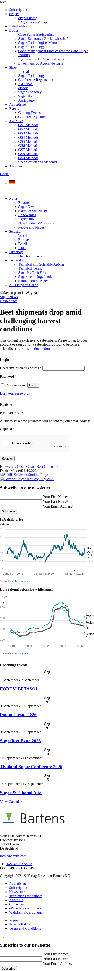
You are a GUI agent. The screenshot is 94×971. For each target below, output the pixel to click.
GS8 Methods (28, 154)
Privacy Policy (19, 924)
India (22, 248)
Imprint (14, 920)
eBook (23, 88)
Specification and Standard (37, 162)
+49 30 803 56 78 (19, 864)
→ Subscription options (34, 348)
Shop (13, 67)
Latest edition (19, 26)
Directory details (30, 256)
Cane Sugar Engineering (36, 34)
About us (15, 166)
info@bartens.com (13, 856)
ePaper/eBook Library (25, 908)
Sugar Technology (31, 47)
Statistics (15, 231)
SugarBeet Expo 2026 (20, 740)
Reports (23, 202)
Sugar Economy (30, 92)
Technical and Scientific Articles (41, 264)
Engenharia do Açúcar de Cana (40, 63)
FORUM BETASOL (19, 688)
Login (4, 174)
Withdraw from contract (26, 912)
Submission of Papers (33, 281)
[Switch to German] (12, 183)
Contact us (16, 904)
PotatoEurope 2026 (18, 714)
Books (13, 30)
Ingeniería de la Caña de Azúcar (41, 59)
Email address (11, 413)
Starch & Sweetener (32, 211)
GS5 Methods (28, 141)
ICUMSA (25, 84)
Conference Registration (35, 80)
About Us (16, 900)
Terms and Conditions (25, 928)
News (13, 198)
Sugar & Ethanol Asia (21, 792)
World (22, 235)
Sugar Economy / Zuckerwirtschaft (43, 38)
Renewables (27, 215)
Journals (24, 71)
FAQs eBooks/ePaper (34, 22)
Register (7, 458)
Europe (23, 240)
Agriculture (26, 100)
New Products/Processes (36, 223)
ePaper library (28, 18)
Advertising (17, 104)
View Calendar (11, 802)
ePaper (14, 14)
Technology (17, 260)
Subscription (18, 10)
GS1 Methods (28, 125)
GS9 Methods (28, 158)
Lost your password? (15, 393)
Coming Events (29, 113)
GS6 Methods (28, 146)
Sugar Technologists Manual (38, 43)
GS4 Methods (28, 137)
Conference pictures (32, 117)
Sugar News (27, 207)
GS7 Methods (28, 150)
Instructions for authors (25, 896)
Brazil (22, 244)
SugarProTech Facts (32, 272)
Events (14, 108)
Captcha (7, 429)
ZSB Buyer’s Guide (23, 285)
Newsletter (17, 892)
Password (8, 376)
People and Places (31, 227)
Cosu (20, 466)
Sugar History (28, 96)
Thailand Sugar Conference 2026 (31, 766)
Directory (16, 252)
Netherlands (8, 301)
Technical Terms (30, 268)
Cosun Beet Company (42, 466)
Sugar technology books (35, 277)
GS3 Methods (28, 133)
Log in (33, 385)
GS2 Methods (28, 129)
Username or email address (21, 368)
